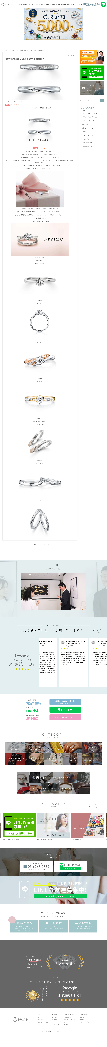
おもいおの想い (23, 4)
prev (34, 544)
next (45, 544)
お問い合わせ (70, 4)
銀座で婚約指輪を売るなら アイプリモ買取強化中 (24, 59)
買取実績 (54, 4)
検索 (102, 100)
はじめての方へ (33, 4)
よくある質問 (62, 4)
